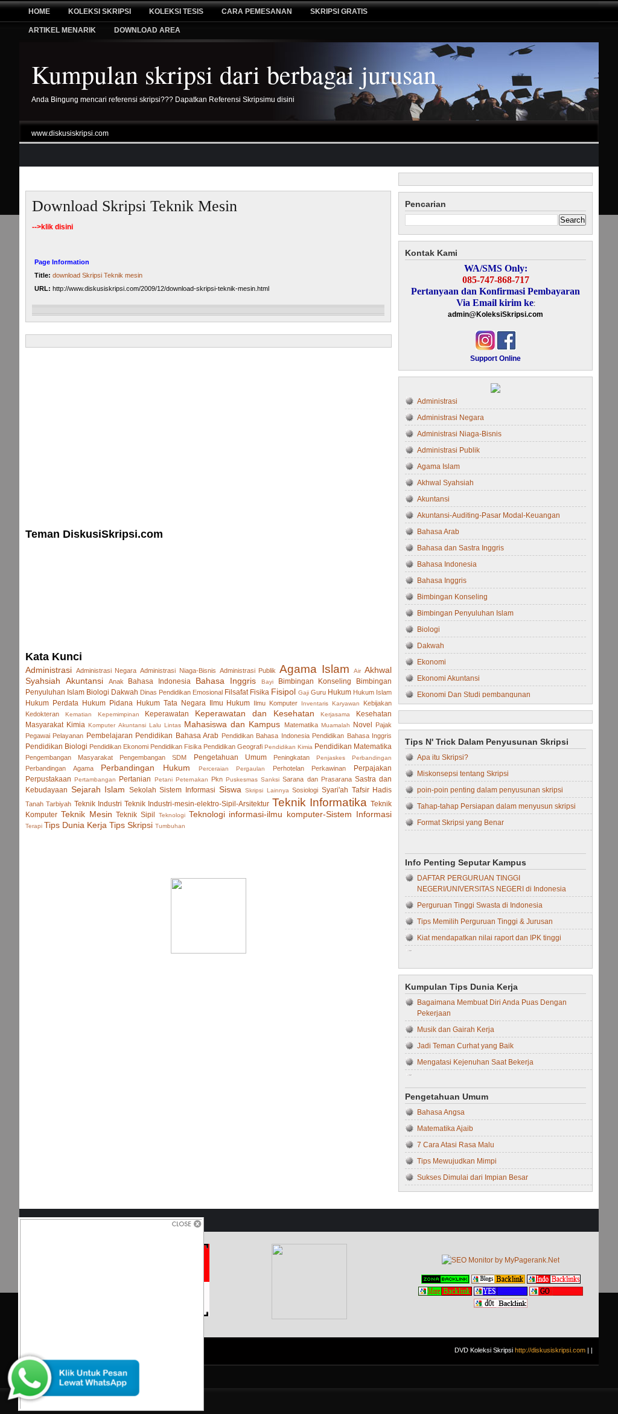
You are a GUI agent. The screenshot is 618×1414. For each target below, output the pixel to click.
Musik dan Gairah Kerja (455, 1029)
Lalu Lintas (165, 725)
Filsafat (236, 692)
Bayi (267, 681)
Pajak (383, 724)
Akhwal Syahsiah (445, 483)
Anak (116, 681)
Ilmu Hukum (229, 703)
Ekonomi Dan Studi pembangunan (473, 694)
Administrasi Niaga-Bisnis (178, 670)
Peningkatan (291, 757)
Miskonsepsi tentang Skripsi (463, 773)
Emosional (208, 692)
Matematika (301, 724)
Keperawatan (167, 714)
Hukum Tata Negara (171, 703)
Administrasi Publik (248, 670)
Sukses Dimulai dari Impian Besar (472, 1177)
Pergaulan (250, 768)
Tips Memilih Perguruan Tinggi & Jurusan (485, 921)
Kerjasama (335, 714)
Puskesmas (242, 779)
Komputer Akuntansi (116, 725)
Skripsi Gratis (339, 11)
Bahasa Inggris (226, 681)
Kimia (75, 725)
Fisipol (283, 691)
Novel (362, 725)
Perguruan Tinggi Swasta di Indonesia (480, 905)
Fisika (259, 692)
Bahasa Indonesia (159, 681)
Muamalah (335, 725)
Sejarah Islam (98, 789)
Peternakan (192, 779)
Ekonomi (431, 662)
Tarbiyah (58, 803)
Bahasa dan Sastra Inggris (460, 548)
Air (357, 670)
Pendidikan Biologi (56, 746)
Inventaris (314, 703)
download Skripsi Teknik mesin (134, 206)
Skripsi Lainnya (267, 790)
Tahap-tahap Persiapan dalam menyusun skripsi (496, 806)
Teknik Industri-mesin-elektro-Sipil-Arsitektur (196, 804)
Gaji (303, 692)
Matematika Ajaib (445, 1128)
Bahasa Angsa (441, 1112)
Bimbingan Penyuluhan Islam (465, 613)
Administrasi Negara (106, 670)
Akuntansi (84, 681)
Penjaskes (330, 757)
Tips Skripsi (131, 825)
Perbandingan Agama (59, 768)
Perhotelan (288, 768)
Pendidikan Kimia (288, 747)
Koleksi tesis (176, 11)
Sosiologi (305, 790)
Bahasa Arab (438, 531)
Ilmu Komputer (275, 703)
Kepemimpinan (118, 714)
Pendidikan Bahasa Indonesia (265, 735)
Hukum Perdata (51, 703)
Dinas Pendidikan (165, 692)
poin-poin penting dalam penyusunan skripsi (490, 790)
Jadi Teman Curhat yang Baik (465, 1046)
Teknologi (172, 815)
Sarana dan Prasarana (316, 779)
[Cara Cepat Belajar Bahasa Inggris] (495, 390)
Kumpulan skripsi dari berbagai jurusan (233, 74)
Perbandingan (372, 757)
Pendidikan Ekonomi (118, 746)
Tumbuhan (170, 826)
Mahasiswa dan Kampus (232, 724)
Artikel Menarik (62, 30)
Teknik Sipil (135, 815)
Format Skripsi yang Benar (460, 822)
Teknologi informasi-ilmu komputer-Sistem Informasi (290, 814)
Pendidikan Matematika (353, 746)
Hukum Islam (372, 692)
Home (39, 11)
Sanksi (270, 779)
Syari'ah (335, 790)
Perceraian (214, 768)
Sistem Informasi (187, 790)
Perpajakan (373, 768)
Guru (318, 692)
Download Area (147, 30)
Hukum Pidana (107, 703)
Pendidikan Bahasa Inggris (352, 735)
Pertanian (135, 779)
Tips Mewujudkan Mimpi (457, 1161)
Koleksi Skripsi (99, 11)
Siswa (230, 789)
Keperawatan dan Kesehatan (254, 713)
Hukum (339, 692)
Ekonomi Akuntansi (448, 678)
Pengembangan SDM (152, 757)
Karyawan (346, 703)
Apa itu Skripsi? (442, 757)
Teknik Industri (98, 804)
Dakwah (124, 692)
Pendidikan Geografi (233, 746)
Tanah (34, 803)
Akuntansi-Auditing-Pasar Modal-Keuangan (488, 515)
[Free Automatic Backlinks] (445, 1281)
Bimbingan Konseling (315, 681)
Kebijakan (377, 703)
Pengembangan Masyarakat (69, 757)
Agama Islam (314, 669)
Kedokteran (42, 714)
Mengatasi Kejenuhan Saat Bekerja (475, 1062)
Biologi (97, 692)
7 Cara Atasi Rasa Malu (455, 1145)
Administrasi (48, 670)
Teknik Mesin (86, 814)
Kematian (78, 714)
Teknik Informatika (319, 802)
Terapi (33, 826)
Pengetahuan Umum (230, 757)
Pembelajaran (109, 735)
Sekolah (142, 790)
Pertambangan (95, 779)
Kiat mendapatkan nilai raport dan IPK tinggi (489, 938)
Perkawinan (328, 768)
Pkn (217, 779)
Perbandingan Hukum (145, 767)
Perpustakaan (48, 779)
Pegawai (37, 735)
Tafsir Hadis (372, 790)
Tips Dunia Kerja (75, 825)
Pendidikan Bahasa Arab (176, 735)
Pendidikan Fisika (176, 746)
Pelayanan (68, 735)
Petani (163, 779)
